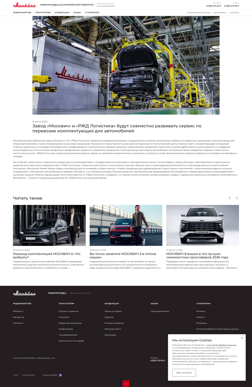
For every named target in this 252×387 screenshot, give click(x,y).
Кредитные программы (70, 323)
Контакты (234, 13)
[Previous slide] (229, 198)
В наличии (64, 317)
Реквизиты (201, 323)
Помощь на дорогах (114, 323)
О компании (92, 12)
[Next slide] (237, 198)
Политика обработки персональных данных (217, 329)
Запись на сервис (113, 311)
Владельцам (62, 12)
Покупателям (43, 12)
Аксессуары (110, 335)
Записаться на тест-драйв (71, 341)
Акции (77, 12)
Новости (200, 317)
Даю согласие (184, 372)
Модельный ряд (22, 12)
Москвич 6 (18, 323)
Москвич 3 (18, 311)
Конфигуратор (66, 329)
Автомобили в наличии (199, 13)
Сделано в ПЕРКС (50, 375)
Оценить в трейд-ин (69, 311)
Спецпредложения (68, 335)
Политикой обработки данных (221, 345)
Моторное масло (113, 329)
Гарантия (109, 317)
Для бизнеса (220, 13)
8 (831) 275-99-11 (213, 6)
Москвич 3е (18, 317)
